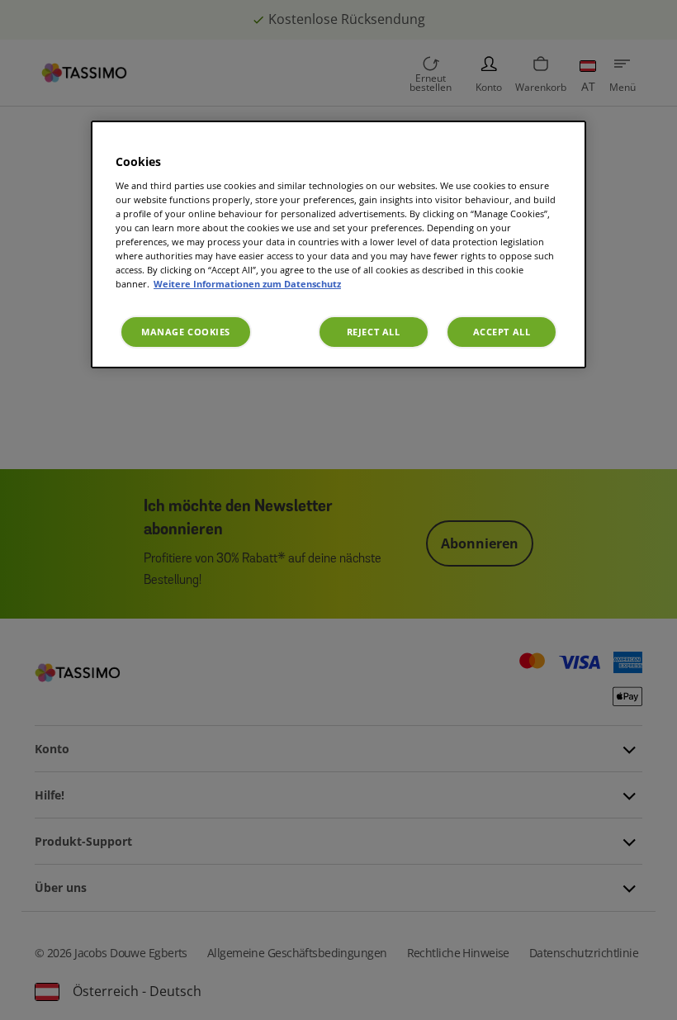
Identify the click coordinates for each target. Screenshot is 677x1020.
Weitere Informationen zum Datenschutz (247, 284)
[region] (338, 244)
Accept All (502, 331)
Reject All (373, 331)
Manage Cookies (185, 331)
